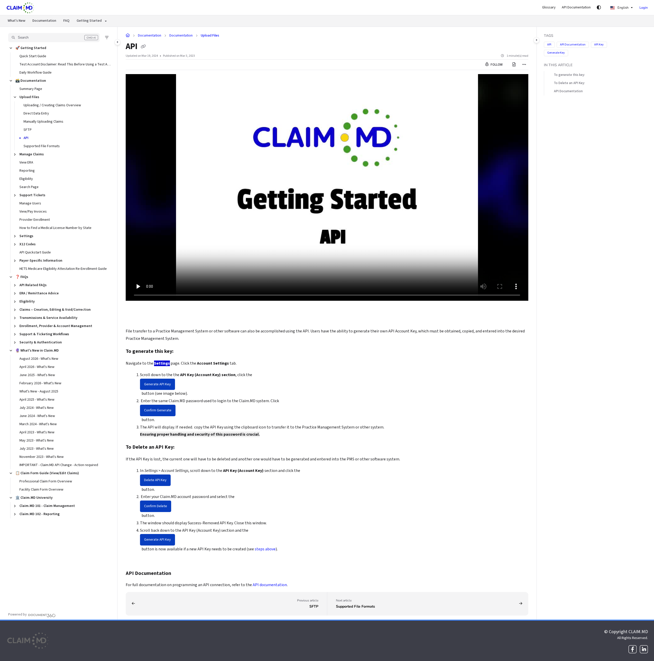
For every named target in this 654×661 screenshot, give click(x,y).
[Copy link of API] (143, 47)
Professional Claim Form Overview (45, 481)
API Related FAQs (32, 285)
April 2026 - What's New (36, 366)
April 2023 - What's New (36, 432)
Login (643, 7)
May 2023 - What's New (36, 440)
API (26, 138)
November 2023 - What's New (41, 456)
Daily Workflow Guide (35, 72)
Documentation (44, 20)
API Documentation (573, 44)
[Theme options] (599, 8)
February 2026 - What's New (40, 383)
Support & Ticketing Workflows (44, 334)
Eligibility (26, 178)
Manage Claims (31, 154)
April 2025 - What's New (36, 399)
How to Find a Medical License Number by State (55, 227)
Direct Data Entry (36, 113)
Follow (496, 64)
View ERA (26, 162)
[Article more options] (524, 65)
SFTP (28, 129)
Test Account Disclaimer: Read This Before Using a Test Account (65, 64)
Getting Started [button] (89, 20)
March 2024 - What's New (38, 424)
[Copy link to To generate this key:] (182, 351)
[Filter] (107, 37)
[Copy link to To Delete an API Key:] (183, 447)
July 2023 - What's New (36, 448)
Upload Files (29, 97)
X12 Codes (27, 244)
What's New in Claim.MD (37, 350)
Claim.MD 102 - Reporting (39, 514)
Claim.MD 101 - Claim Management (47, 505)
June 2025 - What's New (37, 375)
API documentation (270, 585)
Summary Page (30, 88)
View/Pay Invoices (33, 211)
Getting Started (30, 48)
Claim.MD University (34, 497)
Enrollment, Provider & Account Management (55, 326)
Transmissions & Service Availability (48, 317)
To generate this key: (569, 75)
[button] (54, 37)
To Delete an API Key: (569, 83)
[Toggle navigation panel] (117, 42)
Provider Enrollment (34, 219)
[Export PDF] (514, 65)
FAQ (66, 20)
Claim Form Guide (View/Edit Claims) (47, 473)
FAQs (21, 277)
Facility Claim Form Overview (41, 489)
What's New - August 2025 (38, 391)
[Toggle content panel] (536, 40)
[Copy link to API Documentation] (179, 574)
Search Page (29, 187)
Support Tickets (32, 195)
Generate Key (556, 53)
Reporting (27, 170)
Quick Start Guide (32, 56)
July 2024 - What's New (36, 407)
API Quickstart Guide (35, 252)
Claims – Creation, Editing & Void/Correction (55, 309)
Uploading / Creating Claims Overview (52, 105)
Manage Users (30, 203)
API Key (599, 44)
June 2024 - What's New (37, 416)
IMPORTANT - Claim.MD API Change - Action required (58, 465)
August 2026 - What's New (38, 358)
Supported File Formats (42, 146)
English (622, 7)
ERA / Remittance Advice (39, 293)
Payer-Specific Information (40, 260)
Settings (26, 236)
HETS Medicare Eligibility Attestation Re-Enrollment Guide (63, 268)
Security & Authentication (40, 342)
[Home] (20, 8)
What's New (16, 20)
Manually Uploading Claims (43, 121)
